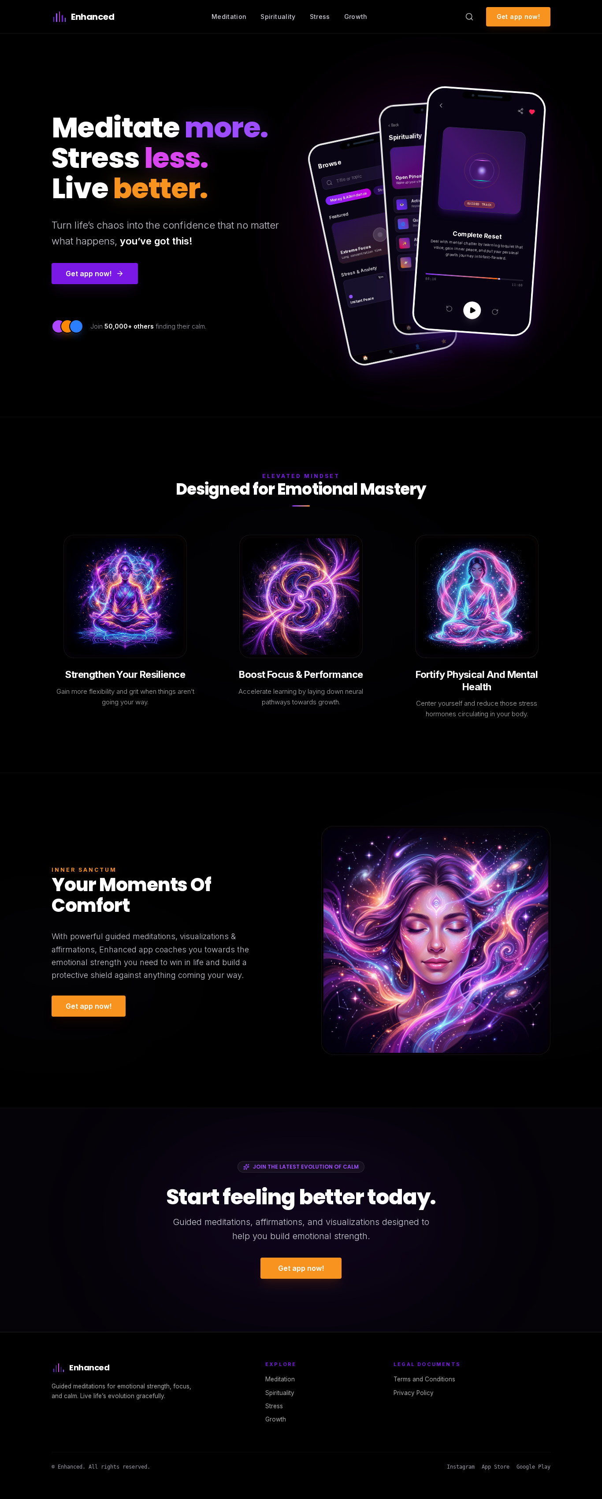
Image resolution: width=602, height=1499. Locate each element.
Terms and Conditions (424, 1379)
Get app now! (518, 16)
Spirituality (277, 16)
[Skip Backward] (449, 308)
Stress (320, 16)
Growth (356, 16)
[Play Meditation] (471, 310)
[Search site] (469, 17)
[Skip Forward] (494, 312)
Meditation (229, 16)
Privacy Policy (414, 1392)
